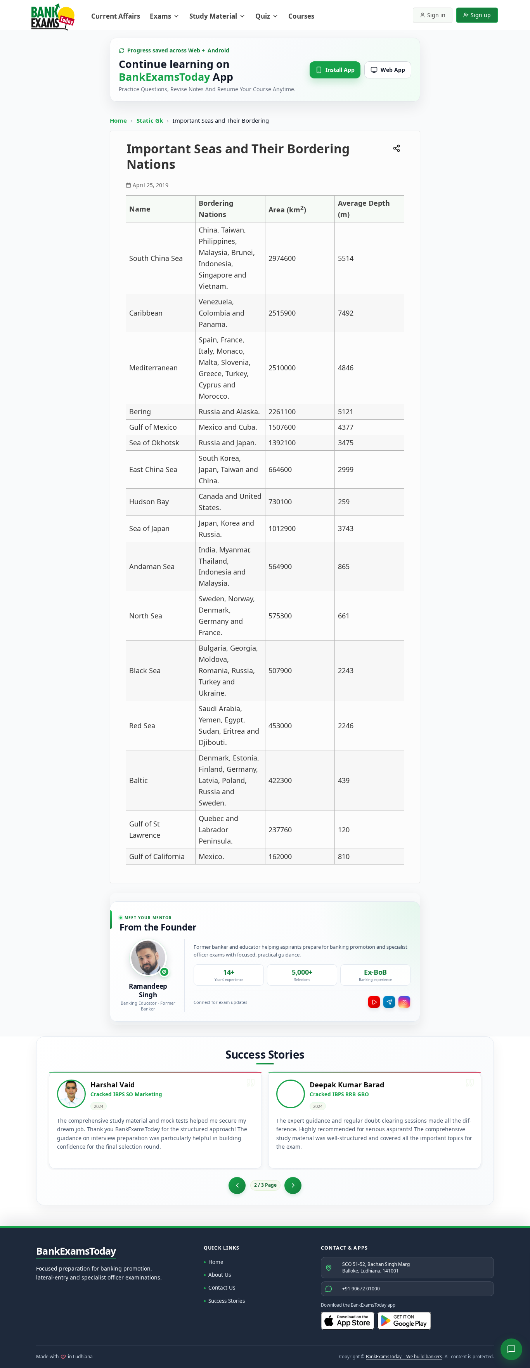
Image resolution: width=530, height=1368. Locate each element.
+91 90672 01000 (361, 1288)
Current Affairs (115, 16)
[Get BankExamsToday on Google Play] (404, 1321)
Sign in (436, 15)
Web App (393, 69)
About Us (219, 1274)
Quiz (262, 16)
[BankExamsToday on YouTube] (374, 1002)
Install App (340, 69)
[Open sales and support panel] (511, 1349)
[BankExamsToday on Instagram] (404, 1002)
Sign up (481, 15)
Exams (160, 16)
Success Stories (226, 1300)
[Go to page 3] (292, 1185)
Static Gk (150, 120)
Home (118, 120)
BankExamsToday (76, 1251)
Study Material (213, 16)
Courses (301, 16)
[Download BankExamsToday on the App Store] (347, 1321)
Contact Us (221, 1287)
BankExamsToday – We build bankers (404, 1356)
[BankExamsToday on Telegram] (389, 1002)
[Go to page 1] (237, 1185)
